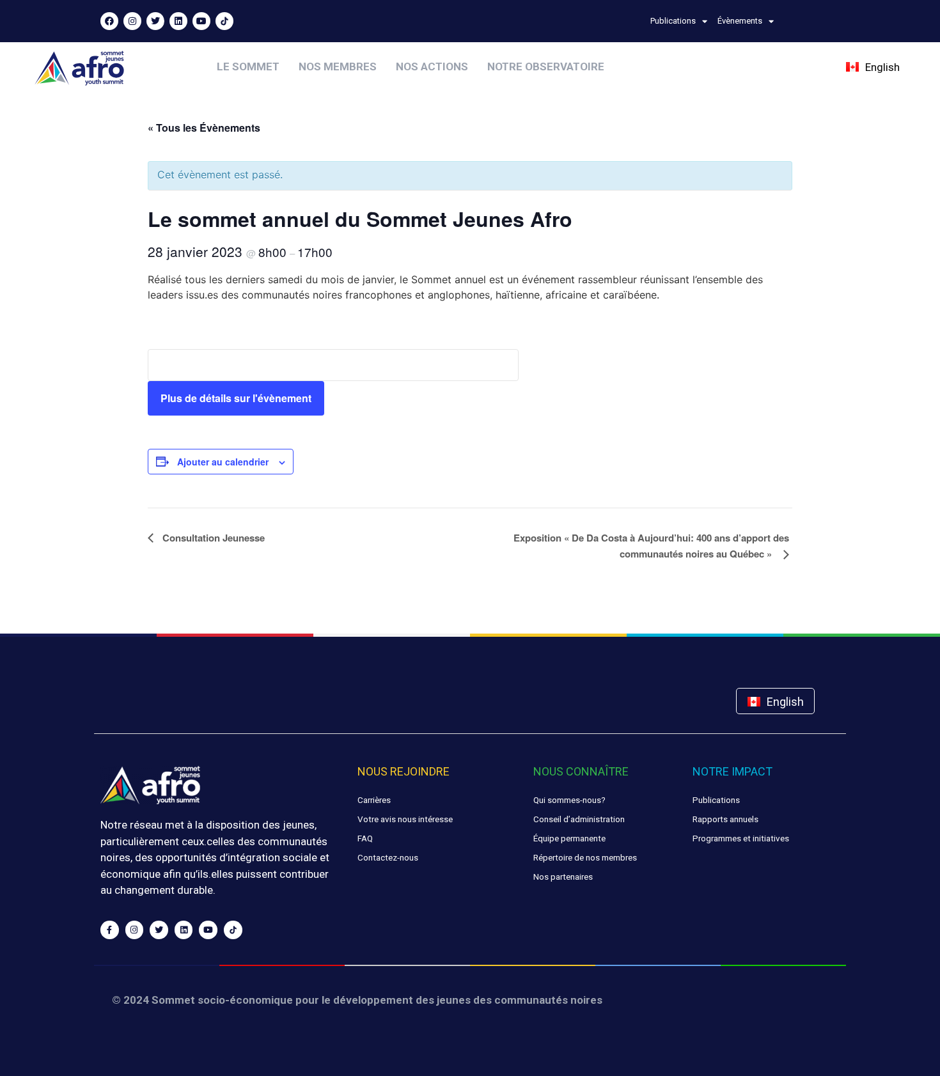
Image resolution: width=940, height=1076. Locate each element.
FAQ (365, 838)
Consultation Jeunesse (212, 538)
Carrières (374, 800)
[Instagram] (132, 21)
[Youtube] (201, 21)
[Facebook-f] (109, 930)
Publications (673, 21)
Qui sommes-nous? (569, 800)
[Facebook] (109, 21)
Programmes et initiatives (741, 838)
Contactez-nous (387, 857)
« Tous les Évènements (204, 127)
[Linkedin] (178, 21)
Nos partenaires (563, 876)
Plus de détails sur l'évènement (236, 398)
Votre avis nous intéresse (405, 819)
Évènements (739, 21)
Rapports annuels (725, 819)
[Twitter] (155, 21)
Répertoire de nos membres (585, 857)
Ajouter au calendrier (223, 461)
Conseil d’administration (579, 819)
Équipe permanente (569, 838)
